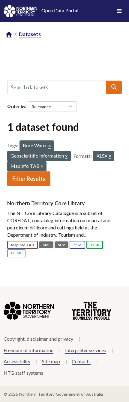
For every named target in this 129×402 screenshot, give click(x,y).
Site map (51, 361)
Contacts (81, 361)
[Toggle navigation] (119, 11)
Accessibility (17, 361)
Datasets (30, 34)
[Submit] (114, 87)
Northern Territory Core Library (46, 203)
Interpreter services (85, 350)
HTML (16, 253)
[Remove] (49, 146)
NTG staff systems (23, 373)
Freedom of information (28, 350)
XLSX (94, 245)
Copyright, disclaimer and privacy (38, 339)
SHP (61, 245)
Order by (16, 106)
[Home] (9, 34)
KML (46, 245)
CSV (77, 245)
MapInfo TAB (22, 245)
